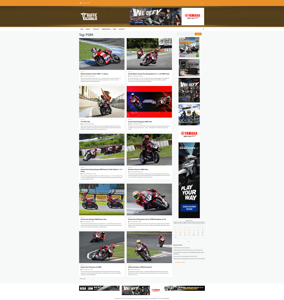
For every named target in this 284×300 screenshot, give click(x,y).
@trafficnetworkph (180, 262)
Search (198, 34)
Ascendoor (154, 298)
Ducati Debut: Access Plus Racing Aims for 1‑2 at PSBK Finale (148, 74)
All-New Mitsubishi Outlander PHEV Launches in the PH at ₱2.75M (187, 250)
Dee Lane (84, 76)
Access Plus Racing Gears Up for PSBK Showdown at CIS (147, 219)
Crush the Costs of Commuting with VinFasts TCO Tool (185, 256)
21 (193, 232)
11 (180, 230)
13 (189, 230)
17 (175, 232)
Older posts (83, 279)
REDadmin (131, 124)
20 (189, 232)
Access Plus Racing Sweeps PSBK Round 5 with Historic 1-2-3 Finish (101, 170)
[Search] (203, 29)
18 (180, 232)
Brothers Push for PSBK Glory (138, 169)
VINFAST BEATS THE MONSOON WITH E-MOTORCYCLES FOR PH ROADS (189, 259)
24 (175, 235)
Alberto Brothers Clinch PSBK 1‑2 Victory (94, 74)
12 (184, 230)
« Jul (188, 241)
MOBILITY (88, 29)
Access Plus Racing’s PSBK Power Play (93, 219)
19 (184, 232)
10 (175, 230)
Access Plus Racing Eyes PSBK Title (140, 121)
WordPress (166, 298)
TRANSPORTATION (106, 29)
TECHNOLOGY (96, 29)
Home (81, 29)
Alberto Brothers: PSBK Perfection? (140, 267)
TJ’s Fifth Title (85, 121)
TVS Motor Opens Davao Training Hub (181, 248)
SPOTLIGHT (121, 29)
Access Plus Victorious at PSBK (91, 267)
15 (198, 230)
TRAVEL (114, 29)
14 (193, 230)
